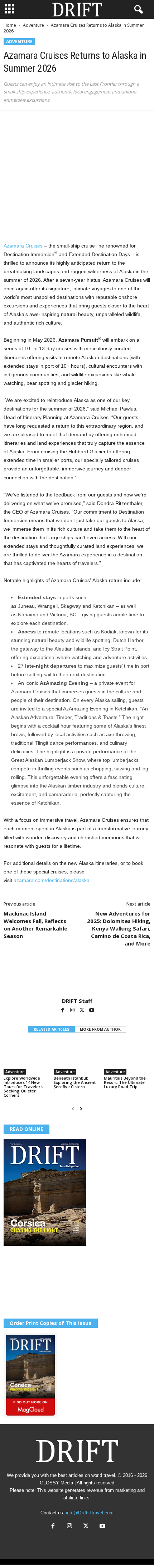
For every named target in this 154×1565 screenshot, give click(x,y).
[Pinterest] (44, 121)
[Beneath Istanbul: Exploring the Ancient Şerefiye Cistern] (77, 1057)
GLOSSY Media (56, 1482)
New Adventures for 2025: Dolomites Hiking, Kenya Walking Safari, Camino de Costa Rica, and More (118, 928)
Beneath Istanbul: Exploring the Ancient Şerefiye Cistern (75, 1082)
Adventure (33, 25)
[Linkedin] (76, 121)
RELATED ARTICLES (51, 1029)
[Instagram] (73, 1010)
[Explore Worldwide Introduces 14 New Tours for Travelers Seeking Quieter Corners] (27, 1057)
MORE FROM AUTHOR (100, 1029)
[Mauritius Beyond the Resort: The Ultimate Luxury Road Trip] (127, 1057)
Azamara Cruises (23, 246)
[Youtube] (91, 1010)
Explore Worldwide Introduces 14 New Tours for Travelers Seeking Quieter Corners (23, 1086)
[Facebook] (11, 121)
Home (10, 25)
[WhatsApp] (60, 121)
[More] (109, 121)
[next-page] (81, 1108)
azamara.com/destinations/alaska (52, 880)
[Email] (93, 121)
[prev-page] (72, 1108)
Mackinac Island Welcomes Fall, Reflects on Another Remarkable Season (35, 924)
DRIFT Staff (77, 1000)
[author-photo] (77, 977)
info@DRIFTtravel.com (90, 1512)
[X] (27, 121)
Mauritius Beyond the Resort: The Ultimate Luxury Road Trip (125, 1082)
